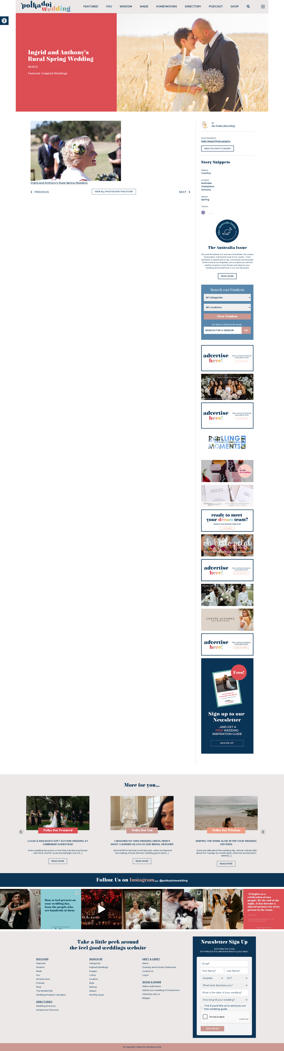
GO (246, 330)
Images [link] (93, 971)
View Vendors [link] (227, 316)
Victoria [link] (206, 189)
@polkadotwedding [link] (173, 880)
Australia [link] (206, 183)
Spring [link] (205, 199)
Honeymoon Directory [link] (47, 1010)
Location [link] (93, 979)
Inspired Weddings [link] (54, 73)
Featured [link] (90, 6)
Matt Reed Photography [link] (215, 141)
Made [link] (144, 6)
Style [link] (91, 983)
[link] (4, 20)
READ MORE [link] (227, 276)
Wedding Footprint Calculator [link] (51, 995)
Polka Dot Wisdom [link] (226, 830)
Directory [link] (193, 6)
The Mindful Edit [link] (44, 991)
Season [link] (92, 991)
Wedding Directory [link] (46, 1006)
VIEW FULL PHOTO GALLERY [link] (217, 148)
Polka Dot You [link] (142, 830)
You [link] (109, 6)
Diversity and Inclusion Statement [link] (159, 967)
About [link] (145, 963)
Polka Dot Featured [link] (57, 830)
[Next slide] (263, 832)
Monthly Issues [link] (96, 995)
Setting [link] (93, 987)
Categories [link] (94, 963)
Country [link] (206, 173)
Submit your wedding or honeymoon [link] (161, 990)
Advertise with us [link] (151, 994)
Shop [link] (235, 6)
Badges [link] (146, 998)
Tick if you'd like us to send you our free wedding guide (225, 1007)
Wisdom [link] (126, 6)
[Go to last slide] (21, 832)
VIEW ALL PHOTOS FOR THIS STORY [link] (114, 191)
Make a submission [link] (151, 986)
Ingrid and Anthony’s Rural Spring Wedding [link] (59, 182)
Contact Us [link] (147, 971)
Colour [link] (92, 975)
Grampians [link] (207, 186)
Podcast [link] (216, 6)
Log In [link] (145, 975)
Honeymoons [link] (166, 6)
